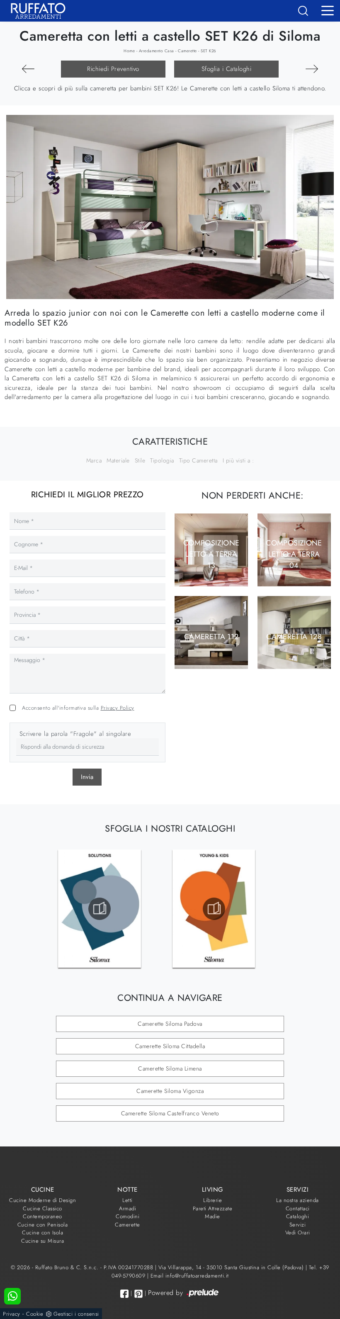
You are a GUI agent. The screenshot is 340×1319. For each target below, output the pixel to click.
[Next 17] (28, 69)
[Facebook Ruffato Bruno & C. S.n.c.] (124, 1293)
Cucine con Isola (42, 1232)
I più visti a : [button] (238, 460)
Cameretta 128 (294, 636)
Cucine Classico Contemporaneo (42, 1213)
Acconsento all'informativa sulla (78, 708)
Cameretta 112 (211, 636)
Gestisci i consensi (76, 1314)
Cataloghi (297, 1216)
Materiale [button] (118, 460)
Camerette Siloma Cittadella (170, 1046)
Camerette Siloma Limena (170, 1068)
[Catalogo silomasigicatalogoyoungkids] (213, 909)
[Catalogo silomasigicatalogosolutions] (99, 909)
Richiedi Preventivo (113, 68)
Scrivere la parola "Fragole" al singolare (75, 733)
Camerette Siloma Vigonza (170, 1091)
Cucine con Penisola (42, 1225)
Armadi (127, 1208)
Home (129, 51)
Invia (87, 776)
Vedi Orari (297, 1232)
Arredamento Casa (156, 51)
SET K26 (208, 51)
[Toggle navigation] (327, 10)
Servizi (297, 1225)
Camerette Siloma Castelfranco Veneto (170, 1113)
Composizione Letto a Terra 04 (294, 553)
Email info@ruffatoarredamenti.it (190, 1276)
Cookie (34, 1314)
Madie (212, 1216)
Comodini (127, 1216)
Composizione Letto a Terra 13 (211, 553)
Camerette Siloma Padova (170, 1024)
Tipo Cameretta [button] (198, 460)
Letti (127, 1200)
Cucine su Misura (42, 1241)
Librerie (212, 1200)
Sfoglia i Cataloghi (227, 68)
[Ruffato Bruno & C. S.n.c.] (35, 11)
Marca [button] (94, 460)
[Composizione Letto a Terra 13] (311, 69)
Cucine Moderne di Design (42, 1200)
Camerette (187, 51)
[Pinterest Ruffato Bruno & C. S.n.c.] (138, 1293)
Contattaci (298, 1208)
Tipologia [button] (162, 460)
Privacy (11, 1314)
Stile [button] (140, 460)
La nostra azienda (297, 1200)
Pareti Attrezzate (213, 1208)
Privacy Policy (117, 708)
